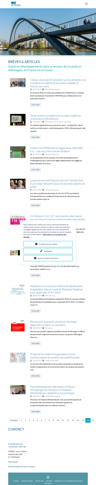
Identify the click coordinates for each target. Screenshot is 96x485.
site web (60, 266)
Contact (16, 481)
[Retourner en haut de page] (91, 480)
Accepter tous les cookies (48, 244)
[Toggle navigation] (86, 4)
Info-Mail (49, 481)
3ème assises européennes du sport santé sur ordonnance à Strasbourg (55, 117)
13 (73, 420)
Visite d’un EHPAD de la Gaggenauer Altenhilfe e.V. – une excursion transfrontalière (56, 149)
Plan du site (39, 481)
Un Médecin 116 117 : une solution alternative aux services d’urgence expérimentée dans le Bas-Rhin (58, 219)
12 (68, 420)
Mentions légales (27, 481)
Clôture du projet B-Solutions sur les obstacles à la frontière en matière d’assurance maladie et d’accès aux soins (58, 83)
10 (58, 420)
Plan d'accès (13, 462)
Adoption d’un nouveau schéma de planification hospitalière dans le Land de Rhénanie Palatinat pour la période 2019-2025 (56, 289)
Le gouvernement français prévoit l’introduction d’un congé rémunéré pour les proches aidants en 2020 (57, 183)
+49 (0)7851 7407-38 (17, 447)
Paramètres (48, 251)
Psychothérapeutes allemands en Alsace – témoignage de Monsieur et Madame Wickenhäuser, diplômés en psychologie (53, 390)
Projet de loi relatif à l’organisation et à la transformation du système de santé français (54, 355)
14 (78, 420)
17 (93, 420)
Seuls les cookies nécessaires (48, 258)
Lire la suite (35, 105)
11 (63, 420)
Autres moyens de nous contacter (21, 466)
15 (83, 420)
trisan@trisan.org (15, 444)
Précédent (14, 420)
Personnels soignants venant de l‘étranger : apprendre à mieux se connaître (54, 323)
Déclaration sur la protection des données (69, 481)
